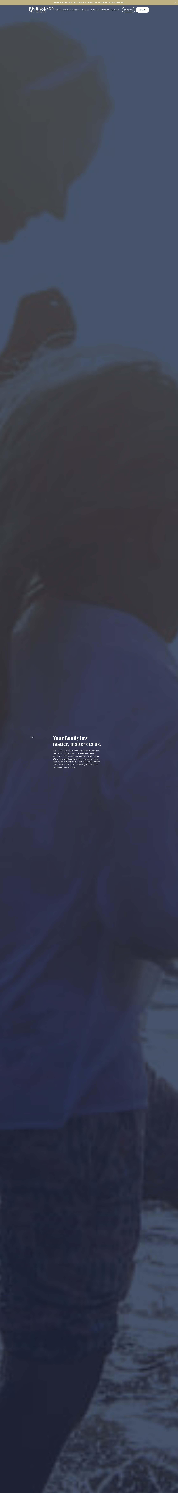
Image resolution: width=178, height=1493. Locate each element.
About (58, 10)
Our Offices (95, 10)
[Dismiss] (175, 3)
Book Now (128, 10)
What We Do (66, 10)
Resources (76, 10)
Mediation (85, 10)
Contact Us (115, 10)
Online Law (105, 10)
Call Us (142, 10)
